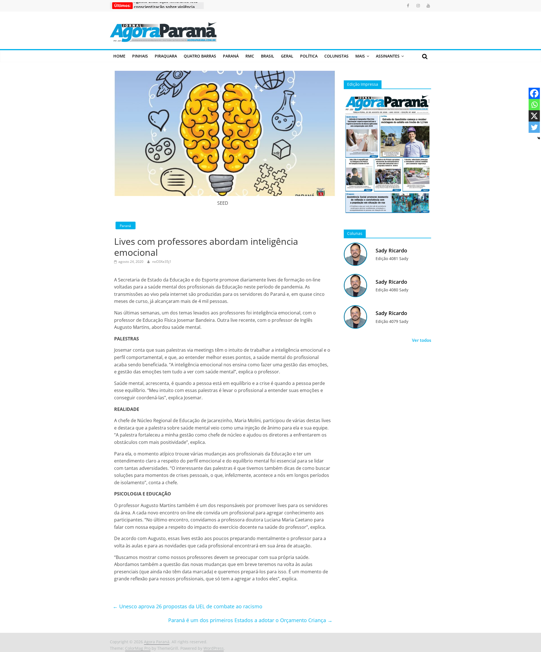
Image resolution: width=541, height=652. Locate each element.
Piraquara (166, 56)
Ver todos (421, 340)
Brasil (267, 56)
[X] (534, 116)
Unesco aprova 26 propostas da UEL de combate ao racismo (187, 606)
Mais (360, 56)
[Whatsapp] (534, 104)
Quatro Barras (200, 56)
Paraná (231, 56)
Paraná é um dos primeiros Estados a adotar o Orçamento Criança (250, 620)
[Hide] (538, 138)
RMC (249, 56)
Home (119, 56)
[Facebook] (534, 93)
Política (309, 56)
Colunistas (336, 56)
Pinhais (140, 56)
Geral (287, 56)
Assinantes (388, 56)
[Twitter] (534, 127)
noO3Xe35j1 (161, 261)
